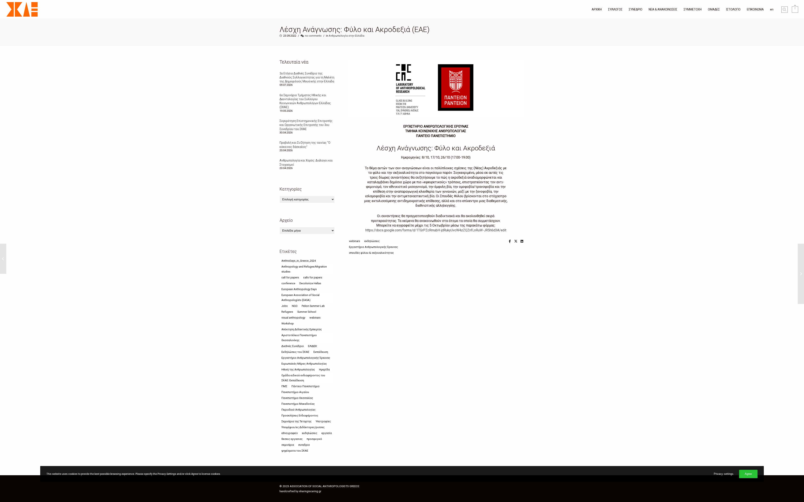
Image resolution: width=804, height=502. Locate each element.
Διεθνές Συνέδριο (292, 346)
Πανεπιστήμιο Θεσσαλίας (297, 398)
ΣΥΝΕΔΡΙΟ (635, 9)
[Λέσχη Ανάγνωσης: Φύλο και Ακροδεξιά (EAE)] (509, 241)
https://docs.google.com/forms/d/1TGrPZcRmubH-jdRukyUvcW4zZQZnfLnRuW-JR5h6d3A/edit (435, 230)
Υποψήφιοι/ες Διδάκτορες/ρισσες (303, 427)
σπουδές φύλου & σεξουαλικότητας (371, 252)
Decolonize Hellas (310, 283)
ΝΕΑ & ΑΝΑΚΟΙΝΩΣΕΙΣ (663, 9)
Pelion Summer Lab (313, 305)
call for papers (290, 277)
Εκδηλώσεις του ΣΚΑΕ (295, 351)
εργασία (326, 433)
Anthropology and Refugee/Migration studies (304, 269)
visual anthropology (293, 317)
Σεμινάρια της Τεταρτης (296, 421)
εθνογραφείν (289, 433)
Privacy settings (723, 473)
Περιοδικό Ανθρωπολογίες (298, 409)
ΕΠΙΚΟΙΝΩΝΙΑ (755, 9)
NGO (295, 305)
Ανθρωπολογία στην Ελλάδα (346, 35)
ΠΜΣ (284, 386)
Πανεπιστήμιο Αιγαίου (295, 392)
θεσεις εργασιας (292, 439)
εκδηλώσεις (372, 241)
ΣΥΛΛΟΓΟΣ (615, 9)
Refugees (287, 311)
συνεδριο (304, 444)
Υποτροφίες (323, 421)
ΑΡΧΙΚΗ (597, 9)
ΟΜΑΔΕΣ (714, 9)
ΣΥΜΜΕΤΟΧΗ (693, 9)
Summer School (306, 311)
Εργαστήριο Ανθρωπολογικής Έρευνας (373, 246)
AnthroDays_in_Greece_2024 (298, 260)
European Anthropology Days (299, 289)
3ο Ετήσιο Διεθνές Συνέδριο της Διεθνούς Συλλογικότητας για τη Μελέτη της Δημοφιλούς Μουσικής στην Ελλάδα (307, 77)
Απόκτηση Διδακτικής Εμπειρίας (301, 329)
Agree (748, 473)
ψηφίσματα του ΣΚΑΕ (294, 450)
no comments (313, 35)
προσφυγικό (314, 439)
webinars (354, 241)
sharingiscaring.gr (310, 491)
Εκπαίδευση (320, 351)
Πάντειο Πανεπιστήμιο (305, 386)
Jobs (284, 305)
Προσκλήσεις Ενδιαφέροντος (299, 415)
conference (288, 283)
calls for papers (312, 277)
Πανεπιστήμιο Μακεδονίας (298, 403)
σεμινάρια (287, 444)
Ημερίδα (324, 369)
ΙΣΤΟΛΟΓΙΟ (733, 9)
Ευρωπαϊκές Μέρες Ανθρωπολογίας (304, 363)
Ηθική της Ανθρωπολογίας (298, 369)
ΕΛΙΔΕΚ (312, 346)
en (771, 9)
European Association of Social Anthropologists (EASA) (300, 297)
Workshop (287, 323)
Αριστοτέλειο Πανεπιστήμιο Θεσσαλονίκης (299, 338)
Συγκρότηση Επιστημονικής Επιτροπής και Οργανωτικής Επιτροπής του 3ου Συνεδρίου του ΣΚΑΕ (306, 125)
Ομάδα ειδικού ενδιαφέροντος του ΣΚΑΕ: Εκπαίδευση (303, 378)
